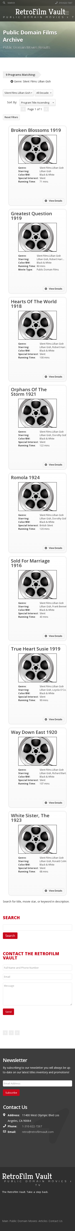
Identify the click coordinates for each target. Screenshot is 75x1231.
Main (5, 1221)
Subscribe (11, 1092)
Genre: (32, 81)
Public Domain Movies (23, 1221)
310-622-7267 (65, 3)
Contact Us (55, 1221)
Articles (43, 1221)
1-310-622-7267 (32, 1126)
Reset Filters (11, 117)
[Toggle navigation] (66, 13)
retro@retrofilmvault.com (38, 1132)
